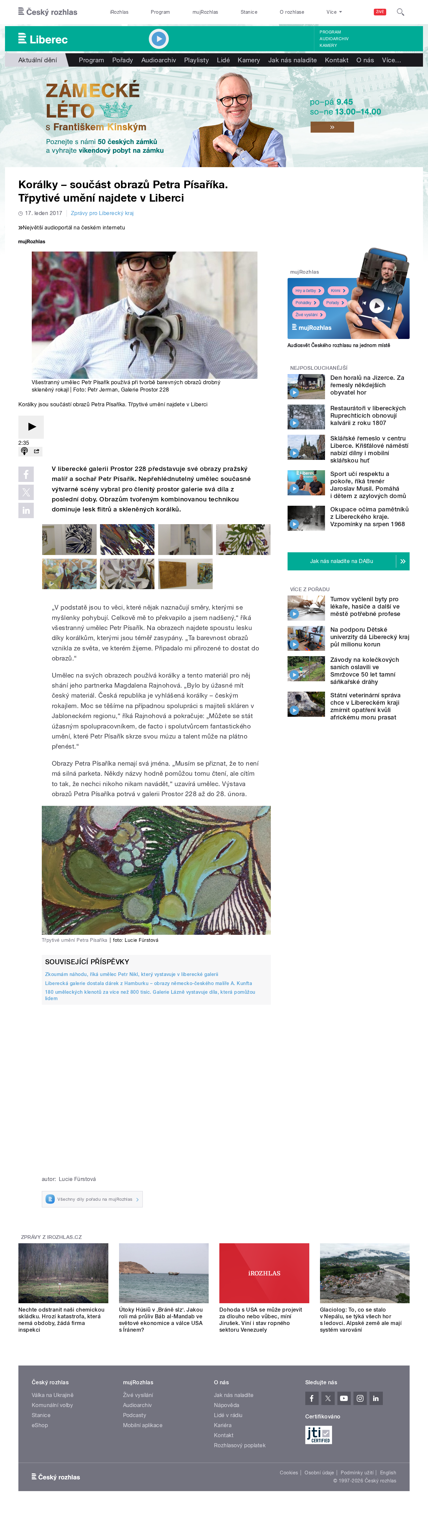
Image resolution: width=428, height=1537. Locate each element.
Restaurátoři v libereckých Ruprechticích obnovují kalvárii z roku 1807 (368, 415)
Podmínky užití (357, 1472)
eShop (40, 1425)
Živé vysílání (307, 314)
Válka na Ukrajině (53, 1395)
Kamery (328, 45)
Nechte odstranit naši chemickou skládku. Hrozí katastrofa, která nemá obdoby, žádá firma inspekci (61, 1320)
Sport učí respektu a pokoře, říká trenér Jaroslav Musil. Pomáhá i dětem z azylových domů (368, 484)
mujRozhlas (205, 12)
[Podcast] (24, 452)
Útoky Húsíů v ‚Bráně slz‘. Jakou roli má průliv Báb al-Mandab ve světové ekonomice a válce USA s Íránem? (161, 1320)
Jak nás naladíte (293, 60)
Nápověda (226, 1405)
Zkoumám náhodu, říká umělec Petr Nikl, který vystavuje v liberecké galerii (131, 974)
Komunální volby (52, 1405)
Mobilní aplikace (143, 1425)
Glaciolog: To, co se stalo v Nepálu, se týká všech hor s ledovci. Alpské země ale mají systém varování (361, 1320)
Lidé (223, 60)
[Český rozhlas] (47, 12)
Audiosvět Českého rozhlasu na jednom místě (339, 345)
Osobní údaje (319, 1472)
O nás (365, 60)
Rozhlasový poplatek (239, 1445)
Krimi (335, 290)
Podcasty (134, 1415)
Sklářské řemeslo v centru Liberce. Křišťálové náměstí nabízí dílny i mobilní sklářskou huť (369, 449)
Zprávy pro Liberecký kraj (102, 213)
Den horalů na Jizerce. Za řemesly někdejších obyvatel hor (367, 385)
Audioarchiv (334, 39)
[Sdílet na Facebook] (26, 474)
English (388, 1472)
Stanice (249, 12)
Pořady (122, 60)
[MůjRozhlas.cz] (31, 242)
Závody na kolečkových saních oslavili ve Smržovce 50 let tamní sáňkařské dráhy (364, 670)
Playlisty (196, 60)
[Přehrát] (31, 427)
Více (391, 60)
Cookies (289, 1472)
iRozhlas (119, 12)
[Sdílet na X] (26, 492)
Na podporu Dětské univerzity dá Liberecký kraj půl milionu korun (369, 637)
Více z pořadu (310, 589)
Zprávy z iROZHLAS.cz (51, 1237)
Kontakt (336, 60)
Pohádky (303, 302)
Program (160, 12)
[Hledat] (401, 12)
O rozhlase (292, 12)
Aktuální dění (37, 60)
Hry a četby (306, 290)
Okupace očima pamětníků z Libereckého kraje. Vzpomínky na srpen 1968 (369, 517)
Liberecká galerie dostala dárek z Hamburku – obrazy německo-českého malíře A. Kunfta (148, 983)
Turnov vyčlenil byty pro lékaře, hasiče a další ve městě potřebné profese (365, 606)
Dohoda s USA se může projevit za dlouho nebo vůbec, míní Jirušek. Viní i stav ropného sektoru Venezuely (260, 1320)
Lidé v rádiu (228, 1415)
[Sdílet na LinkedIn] (26, 510)
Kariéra (222, 1425)
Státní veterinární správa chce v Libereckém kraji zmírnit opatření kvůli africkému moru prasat (365, 706)
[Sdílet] (36, 452)
